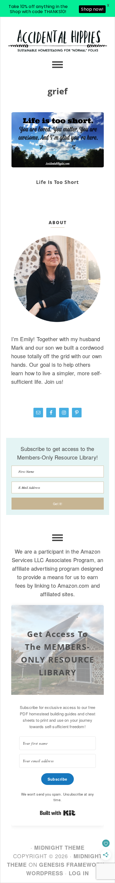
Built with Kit (57, 813)
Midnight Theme (59, 847)
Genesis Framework (71, 864)
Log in (79, 873)
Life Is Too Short (57, 182)
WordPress (44, 873)
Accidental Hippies (57, 49)
